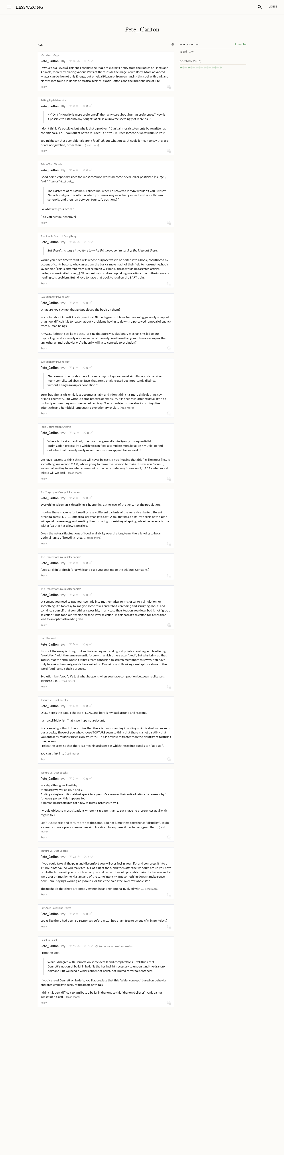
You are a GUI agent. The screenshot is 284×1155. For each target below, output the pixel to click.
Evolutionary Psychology (55, 297)
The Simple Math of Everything (58, 236)
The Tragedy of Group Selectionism (61, 492)
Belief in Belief (49, 940)
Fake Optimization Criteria (56, 427)
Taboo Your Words (51, 164)
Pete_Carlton (142, 29)
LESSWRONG (29, 7)
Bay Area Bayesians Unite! (56, 908)
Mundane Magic (50, 55)
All (40, 44)
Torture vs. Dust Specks (54, 700)
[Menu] (9, 7)
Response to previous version (115, 946)
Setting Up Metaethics (53, 100)
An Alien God (48, 638)
